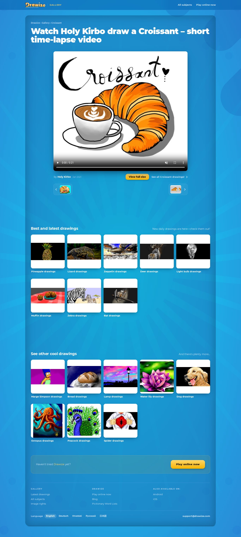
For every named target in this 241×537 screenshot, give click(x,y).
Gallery (46, 23)
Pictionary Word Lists (104, 503)
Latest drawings (40, 494)
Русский (91, 516)
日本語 (103, 516)
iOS (155, 499)
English (50, 516)
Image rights (38, 503)
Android (158, 494)
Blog (95, 499)
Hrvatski (77, 516)
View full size (137, 176)
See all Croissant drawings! (168, 176)
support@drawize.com (196, 516)
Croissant (56, 23)
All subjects (185, 4)
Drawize (35, 23)
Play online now (206, 4)
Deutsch (63, 516)
